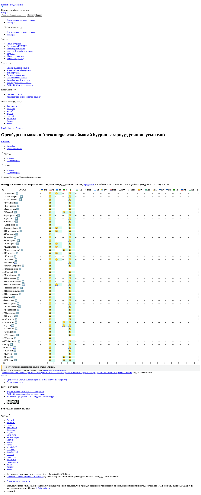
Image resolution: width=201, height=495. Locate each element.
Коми (9, 445)
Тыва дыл (11, 457)
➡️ (16, 193)
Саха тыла (11, 435)
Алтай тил (11, 459)
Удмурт (10, 442)
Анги (3, 375)
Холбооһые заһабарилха (12, 128)
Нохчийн (11, 422)
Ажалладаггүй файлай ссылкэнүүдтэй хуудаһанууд (30, 396)
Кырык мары (13, 437)
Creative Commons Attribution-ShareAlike (25, 476)
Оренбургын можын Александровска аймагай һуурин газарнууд (37, 380)
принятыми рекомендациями (54, 370)
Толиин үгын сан (15, 382)
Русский (10, 420)
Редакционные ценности (18, 481)
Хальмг (10, 467)
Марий (10, 432)
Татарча (10, 425)
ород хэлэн (89, 184)
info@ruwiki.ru (43, 488)
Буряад (10, 464)
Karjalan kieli (12, 452)
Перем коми (12, 462)
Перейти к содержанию (12, 5)
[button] (15, 10)
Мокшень (11, 449)
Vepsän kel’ (12, 447)
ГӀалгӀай (10, 454)
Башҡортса (12, 427)
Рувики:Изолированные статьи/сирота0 (25, 391)
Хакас (9, 469)
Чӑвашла (11, 430)
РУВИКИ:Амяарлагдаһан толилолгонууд (26, 394)
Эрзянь (10, 440)
